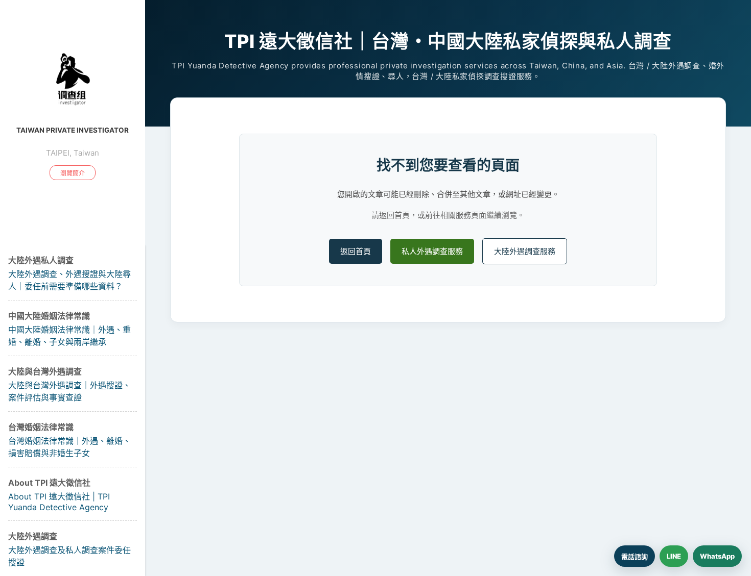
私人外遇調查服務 (432, 251)
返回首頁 (355, 251)
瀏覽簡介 (72, 173)
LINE (674, 556)
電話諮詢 (634, 557)
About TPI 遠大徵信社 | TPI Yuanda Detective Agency (59, 501)
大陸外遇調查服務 (524, 251)
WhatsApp (717, 556)
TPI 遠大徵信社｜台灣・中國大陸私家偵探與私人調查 (448, 41)
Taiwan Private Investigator (72, 130)
